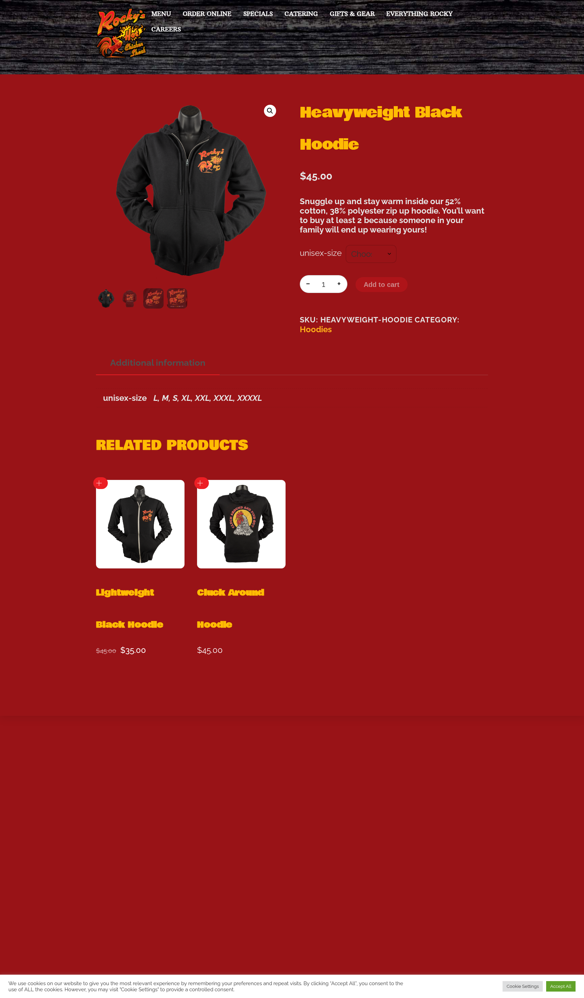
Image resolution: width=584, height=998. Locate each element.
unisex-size (321, 253)
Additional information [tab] (157, 362)
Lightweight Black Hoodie (129, 608)
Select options (100, 483)
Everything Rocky (419, 14)
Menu (161, 14)
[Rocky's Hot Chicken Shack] (121, 54)
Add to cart (381, 284)
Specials (258, 14)
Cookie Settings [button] (523, 986)
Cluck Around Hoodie (230, 608)
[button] (270, 111)
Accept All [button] (560, 986)
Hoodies (316, 329)
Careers (166, 29)
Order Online (207, 14)
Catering (301, 14)
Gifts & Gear (352, 14)
